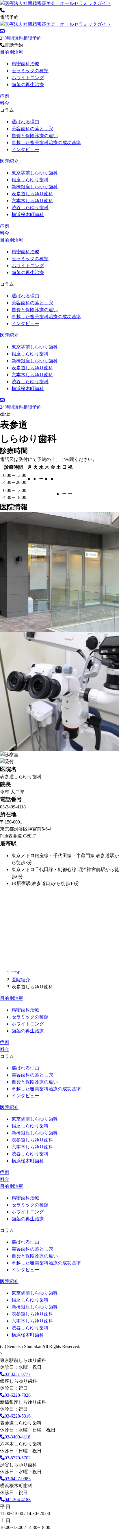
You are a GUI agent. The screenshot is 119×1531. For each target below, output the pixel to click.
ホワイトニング (28, 77)
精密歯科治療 (25, 63)
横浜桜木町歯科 (28, 214)
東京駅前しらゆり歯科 (35, 172)
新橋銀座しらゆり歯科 (35, 186)
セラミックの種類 (30, 70)
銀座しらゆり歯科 (30, 179)
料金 (4, 103)
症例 (4, 96)
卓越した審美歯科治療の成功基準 (46, 142)
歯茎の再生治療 (28, 84)
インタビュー (25, 149)
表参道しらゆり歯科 (32, 193)
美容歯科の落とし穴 (32, 128)
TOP (16, 972)
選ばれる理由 (25, 121)
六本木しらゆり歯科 (32, 200)
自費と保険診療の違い (35, 135)
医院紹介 (9, 161)
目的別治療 (11, 52)
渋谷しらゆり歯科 (30, 207)
